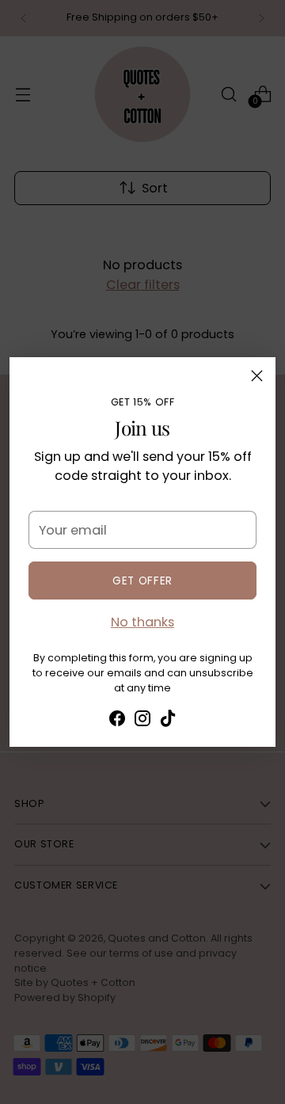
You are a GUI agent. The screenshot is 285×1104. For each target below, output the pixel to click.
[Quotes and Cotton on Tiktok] (167, 721)
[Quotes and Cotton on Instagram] (142, 721)
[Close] (257, 376)
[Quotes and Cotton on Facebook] (117, 721)
